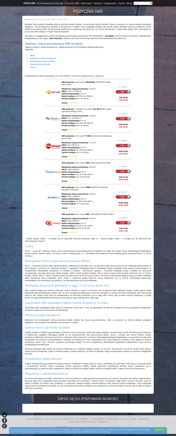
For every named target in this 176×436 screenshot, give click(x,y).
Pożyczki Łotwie (73, 422)
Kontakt (133, 419)
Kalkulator (86, 3)
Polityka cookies (113, 419)
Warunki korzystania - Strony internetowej (74, 419)
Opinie (121, 3)
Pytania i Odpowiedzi (105, 3)
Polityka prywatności (98, 419)
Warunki (54, 419)
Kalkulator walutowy (88, 422)
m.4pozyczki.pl (102, 422)
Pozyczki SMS (72, 3)
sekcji (83, 253)
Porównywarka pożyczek (50, 3)
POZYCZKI (29, 3)
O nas (47, 419)
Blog (129, 3)
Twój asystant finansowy (34, 419)
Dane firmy (125, 419)
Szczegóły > (123, 86)
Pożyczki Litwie (143, 419)
